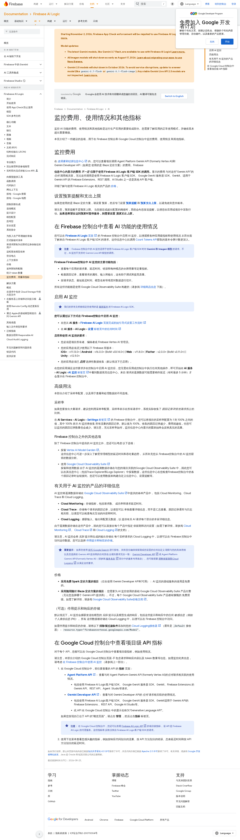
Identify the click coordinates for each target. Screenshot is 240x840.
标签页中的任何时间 (103, 329)
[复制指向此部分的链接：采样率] (67, 402)
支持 (122, 3)
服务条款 (110, 558)
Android (89, 819)
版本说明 (180, 796)
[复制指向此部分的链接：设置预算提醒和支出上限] (104, 196)
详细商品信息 (148, 287)
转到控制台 (220, 3)
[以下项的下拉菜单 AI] (40, 21)
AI (35, 21)
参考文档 (82, 21)
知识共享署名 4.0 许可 (98, 751)
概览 (6, 21)
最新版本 (103, 306)
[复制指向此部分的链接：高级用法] (74, 387)
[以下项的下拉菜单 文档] (98, 4)
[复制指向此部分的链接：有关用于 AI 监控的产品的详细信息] (123, 486)
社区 (107, 3)
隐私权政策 (61, 833)
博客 (207, 3)
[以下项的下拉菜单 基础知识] (27, 21)
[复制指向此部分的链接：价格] (64, 575)
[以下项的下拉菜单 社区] (114, 4)
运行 (51, 3)
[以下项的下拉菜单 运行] (57, 4)
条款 (50, 833)
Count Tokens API (146, 239)
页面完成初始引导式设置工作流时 (111, 323)
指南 (50, 780)
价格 (81, 3)
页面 (79, 235)
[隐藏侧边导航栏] (39, 834)
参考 (50, 785)
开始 (227, 41)
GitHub (51, 801)
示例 (95, 21)
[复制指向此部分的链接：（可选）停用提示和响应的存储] (104, 609)
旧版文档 (180, 806)
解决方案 (68, 3)
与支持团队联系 (184, 780)
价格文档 (118, 599)
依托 (98, 549)
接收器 (144, 626)
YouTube (116, 796)
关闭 (212, 41)
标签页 (76, 372)
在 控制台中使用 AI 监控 (82, 662)
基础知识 (19, 21)
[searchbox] (22, 31)
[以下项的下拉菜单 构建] (42, 4)
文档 (92, 3)
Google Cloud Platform (141, 819)
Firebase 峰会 (119, 785)
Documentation (16, 14)
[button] (19, 64)
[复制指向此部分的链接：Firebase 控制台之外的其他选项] (104, 437)
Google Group (183, 790)
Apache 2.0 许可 (150, 751)
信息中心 (71, 161)
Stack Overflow (184, 785)
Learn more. (178, 51)
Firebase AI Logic (46, 14)
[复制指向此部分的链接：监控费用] (78, 153)
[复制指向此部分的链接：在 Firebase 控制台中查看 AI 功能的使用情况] (161, 227)
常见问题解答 (183, 801)
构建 (36, 3)
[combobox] (150, 4)
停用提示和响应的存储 (99, 540)
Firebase (58, 109)
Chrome (104, 819)
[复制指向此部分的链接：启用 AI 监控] (80, 297)
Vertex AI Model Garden (81, 450)
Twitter (115, 790)
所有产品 (164, 819)
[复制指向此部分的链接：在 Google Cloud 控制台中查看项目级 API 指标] (165, 643)
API (132, 726)
